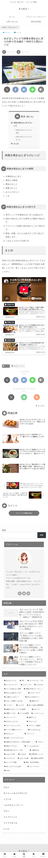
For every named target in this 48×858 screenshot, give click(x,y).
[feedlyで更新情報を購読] (24, 397)
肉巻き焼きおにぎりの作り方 (24, 138)
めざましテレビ (19, 366)
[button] (41, 90)
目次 (23, 116)
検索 (4, 530)
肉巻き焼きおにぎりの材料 (24, 131)
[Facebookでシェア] (15, 90)
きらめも (24, 567)
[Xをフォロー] (11, 397)
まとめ (16, 144)
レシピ (7, 366)
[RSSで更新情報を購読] (37, 397)
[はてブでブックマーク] (24, 90)
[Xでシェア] (7, 90)
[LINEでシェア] (32, 90)
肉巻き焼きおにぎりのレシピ (23, 124)
